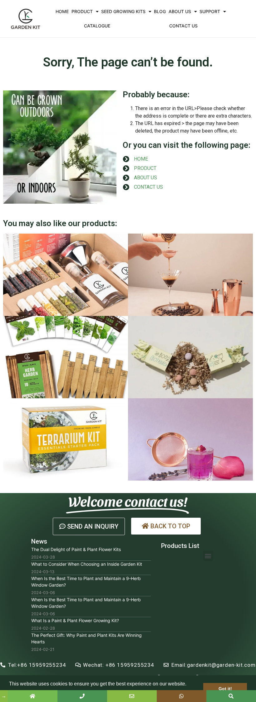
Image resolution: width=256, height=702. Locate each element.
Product (82, 11)
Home (62, 11)
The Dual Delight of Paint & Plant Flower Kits (76, 549)
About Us (180, 11)
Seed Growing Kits (123, 11)
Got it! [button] (225, 688)
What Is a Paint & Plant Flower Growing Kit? (75, 620)
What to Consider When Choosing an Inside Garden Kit (86, 564)
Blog (160, 11)
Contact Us (183, 25)
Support (209, 11)
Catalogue (97, 25)
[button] (89, 526)
